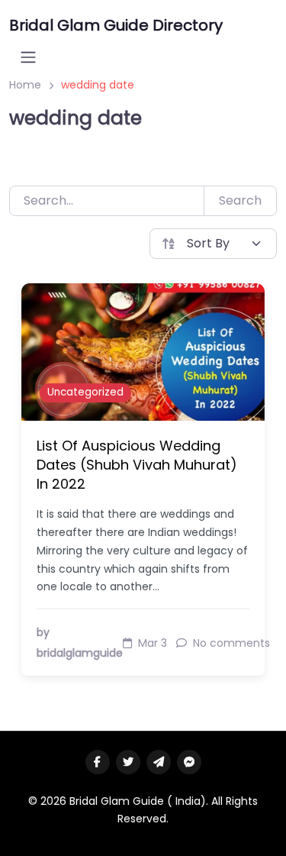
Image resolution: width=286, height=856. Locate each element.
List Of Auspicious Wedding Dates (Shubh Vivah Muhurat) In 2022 (137, 464)
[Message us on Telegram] (158, 762)
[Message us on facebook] (189, 762)
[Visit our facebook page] (97, 762)
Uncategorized (85, 392)
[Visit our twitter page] (128, 762)
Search (240, 200)
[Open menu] (28, 57)
